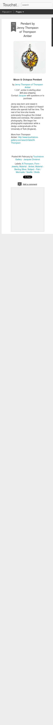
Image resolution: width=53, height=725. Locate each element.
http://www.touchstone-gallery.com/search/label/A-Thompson (24, 140)
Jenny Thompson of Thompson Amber (29, 86)
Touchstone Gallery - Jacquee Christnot (29, 158)
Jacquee (22, 95)
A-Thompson (27, 163)
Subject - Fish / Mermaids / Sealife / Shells (28, 170)
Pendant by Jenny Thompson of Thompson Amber (27, 29)
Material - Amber (26, 166)
